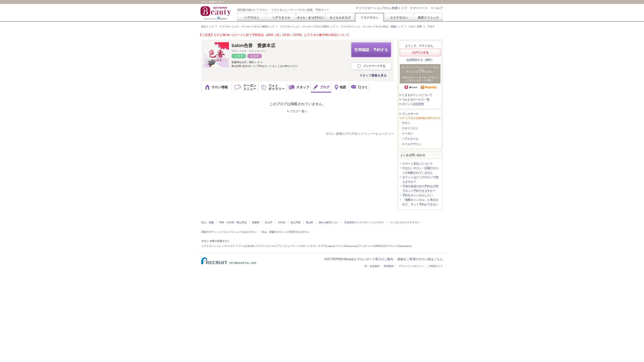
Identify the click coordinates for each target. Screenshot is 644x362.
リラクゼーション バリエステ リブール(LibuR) (227, 246)
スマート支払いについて (417, 163)
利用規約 (389, 266)
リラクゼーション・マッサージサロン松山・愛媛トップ (371, 26)
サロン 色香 (415, 26)
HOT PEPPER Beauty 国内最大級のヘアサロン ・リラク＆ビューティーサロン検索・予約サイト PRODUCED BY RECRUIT (216, 12)
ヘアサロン (251, 17)
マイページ (420, 8)
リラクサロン (369, 17)
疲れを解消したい (329, 222)
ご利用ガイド (435, 266)
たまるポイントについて (417, 95)
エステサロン (399, 17)
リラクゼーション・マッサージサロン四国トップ (307, 26)
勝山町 (309, 222)
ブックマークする (374, 65)
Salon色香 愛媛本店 (253, 45)
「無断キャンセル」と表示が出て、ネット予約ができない (420, 202)
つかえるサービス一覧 (415, 99)
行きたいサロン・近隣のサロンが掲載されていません (420, 170)
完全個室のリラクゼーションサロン (364, 222)
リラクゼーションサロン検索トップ (383, 8)
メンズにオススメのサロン (405, 222)
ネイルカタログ (340, 17)
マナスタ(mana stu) (347, 246)
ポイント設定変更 (413, 104)
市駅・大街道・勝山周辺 (233, 222)
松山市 (268, 222)
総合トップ (207, 26)
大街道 (281, 222)
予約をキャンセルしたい (417, 195)
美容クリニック (428, 17)
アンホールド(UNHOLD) (372, 246)
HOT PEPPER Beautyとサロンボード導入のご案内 (358, 259)
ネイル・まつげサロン (310, 17)
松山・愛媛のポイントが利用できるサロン (286, 232)
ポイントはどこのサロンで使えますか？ (420, 179)
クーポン (407, 133)
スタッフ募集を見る (373, 75)
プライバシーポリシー (410, 266)
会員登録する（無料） (420, 60)
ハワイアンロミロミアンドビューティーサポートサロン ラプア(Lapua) (295, 246)
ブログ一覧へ (299, 111)
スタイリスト (410, 128)
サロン (406, 123)
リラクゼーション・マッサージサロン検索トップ (246, 26)
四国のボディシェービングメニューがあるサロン (229, 232)
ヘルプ (438, 8)
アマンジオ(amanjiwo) (399, 246)
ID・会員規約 (372, 266)
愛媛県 (256, 222)
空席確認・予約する (371, 50)
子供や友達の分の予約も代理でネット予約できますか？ (420, 189)
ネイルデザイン (411, 144)
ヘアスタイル (281, 17)
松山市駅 (296, 222)
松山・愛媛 (207, 222)
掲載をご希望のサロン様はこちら (420, 259)
